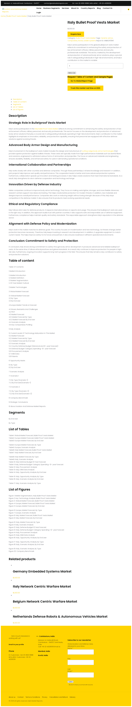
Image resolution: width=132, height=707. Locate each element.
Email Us (57, 647)
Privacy (44, 697)
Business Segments (51, 8)
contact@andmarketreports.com (56, 3)
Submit (70, 681)
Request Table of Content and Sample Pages (90, 76)
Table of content (20, 102)
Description (17, 99)
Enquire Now (76, 34)
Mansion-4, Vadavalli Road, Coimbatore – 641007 (21, 3)
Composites (72, 40)
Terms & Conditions (33, 697)
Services (65, 8)
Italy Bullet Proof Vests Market (46, 129)
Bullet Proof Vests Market (17, 16)
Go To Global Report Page (82, 81)
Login (38, 12)
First (69, 659)
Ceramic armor (107, 38)
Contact (20, 697)
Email (70, 671)
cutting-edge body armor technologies (98, 151)
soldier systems (90, 40)
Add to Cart (71, 73)
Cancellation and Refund (58, 697)
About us (12, 697)
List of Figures (18, 109)
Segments (17, 104)
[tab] (68, 99)
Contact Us (107, 8)
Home (38, 8)
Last (69, 669)
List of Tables (18, 107)
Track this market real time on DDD (85, 88)
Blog (99, 8)
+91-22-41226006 (48, 647)
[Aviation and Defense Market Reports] (17, 10)
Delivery (72, 697)
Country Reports (88, 8)
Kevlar (80, 40)
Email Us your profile (16, 644)
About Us (75, 8)
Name (70, 648)
